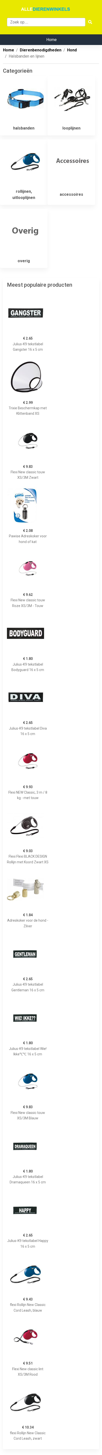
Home (51, 39)
